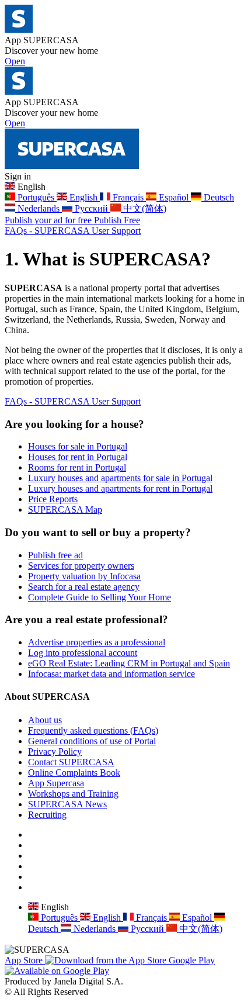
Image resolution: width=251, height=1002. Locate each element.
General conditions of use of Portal (92, 741)
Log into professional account (82, 653)
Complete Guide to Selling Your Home (99, 597)
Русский (91, 208)
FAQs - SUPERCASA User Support (73, 231)
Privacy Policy (55, 751)
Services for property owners (81, 566)
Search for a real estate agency (84, 587)
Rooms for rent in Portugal (77, 467)
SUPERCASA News (67, 804)
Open (15, 61)
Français (128, 197)
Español (173, 197)
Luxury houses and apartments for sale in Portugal (120, 478)
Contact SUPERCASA (71, 762)
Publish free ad (55, 555)
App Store (25, 960)
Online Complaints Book (74, 773)
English (83, 197)
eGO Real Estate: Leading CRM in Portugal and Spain (129, 663)
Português (36, 197)
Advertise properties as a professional (96, 642)
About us (45, 720)
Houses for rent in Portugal (77, 457)
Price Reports (53, 499)
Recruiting (47, 815)
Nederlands (38, 208)
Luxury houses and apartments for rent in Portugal (120, 488)
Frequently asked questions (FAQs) (93, 730)
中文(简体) (143, 208)
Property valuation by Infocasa (84, 576)
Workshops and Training (73, 794)
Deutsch (217, 197)
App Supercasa (56, 783)
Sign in (18, 176)
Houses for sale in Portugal (77, 446)
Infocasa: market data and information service (111, 674)
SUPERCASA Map (65, 509)
